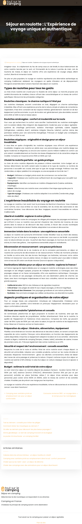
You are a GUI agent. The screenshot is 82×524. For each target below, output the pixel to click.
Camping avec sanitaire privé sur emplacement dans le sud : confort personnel (34, 458)
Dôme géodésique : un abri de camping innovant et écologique (27, 433)
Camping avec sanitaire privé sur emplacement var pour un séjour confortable (19, 396)
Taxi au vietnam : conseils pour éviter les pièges (21, 422)
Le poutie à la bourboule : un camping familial (20, 436)
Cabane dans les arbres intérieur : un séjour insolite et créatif (27, 455)
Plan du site (41, 523)
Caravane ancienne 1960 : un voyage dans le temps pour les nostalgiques (59, 394)
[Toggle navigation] (76, 2)
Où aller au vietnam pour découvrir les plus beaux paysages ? (27, 429)
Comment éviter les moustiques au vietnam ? (21, 426)
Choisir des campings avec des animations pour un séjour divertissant (30, 465)
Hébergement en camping (13, 62)
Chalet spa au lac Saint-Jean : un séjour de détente (23, 462)
